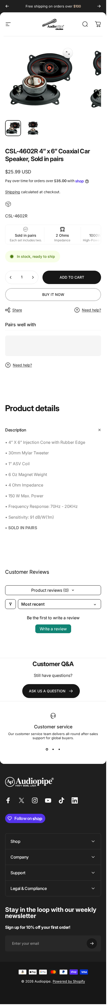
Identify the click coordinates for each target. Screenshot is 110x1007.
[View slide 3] (59, 749)
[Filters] (10, 604)
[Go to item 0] (13, 128)
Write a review (53, 628)
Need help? (91, 310)
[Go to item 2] (33, 128)
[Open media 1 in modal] (68, 53)
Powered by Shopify (69, 981)
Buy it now (53, 294)
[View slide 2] (53, 749)
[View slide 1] (47, 749)
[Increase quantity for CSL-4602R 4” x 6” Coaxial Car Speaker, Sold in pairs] (32, 277)
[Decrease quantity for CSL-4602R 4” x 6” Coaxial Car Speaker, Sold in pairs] (10, 277)
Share (17, 310)
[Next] (99, 6)
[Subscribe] (92, 943)
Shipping (12, 192)
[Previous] (7, 6)
